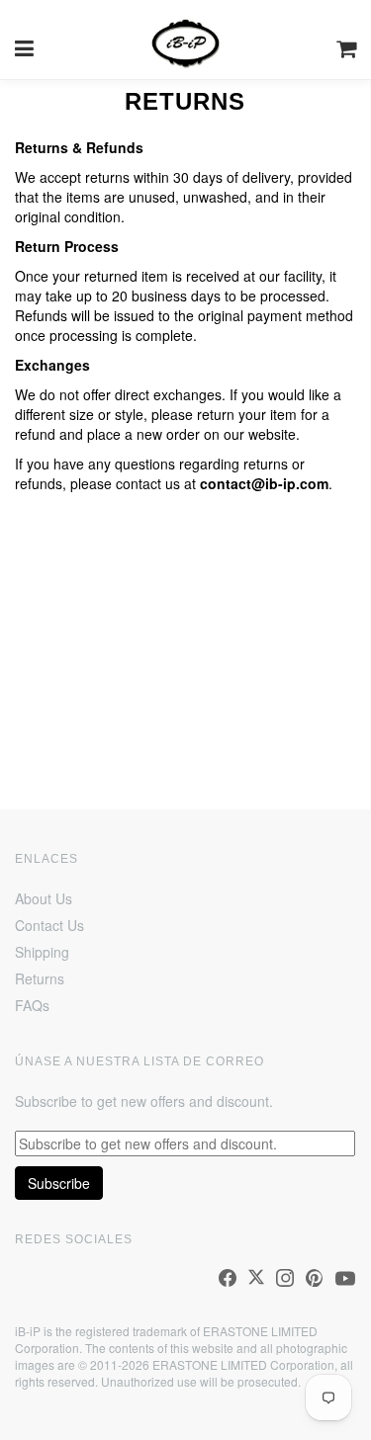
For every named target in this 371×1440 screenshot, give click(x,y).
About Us (43, 898)
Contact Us (49, 925)
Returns (39, 978)
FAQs (32, 1005)
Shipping (42, 952)
